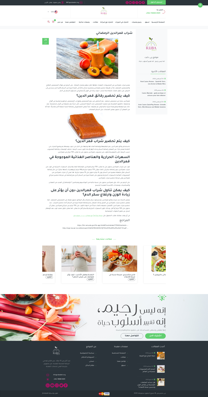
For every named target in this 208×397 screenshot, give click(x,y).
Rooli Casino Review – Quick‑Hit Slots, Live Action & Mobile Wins (153, 83)
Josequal (45, 393)
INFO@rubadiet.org (72, 2)
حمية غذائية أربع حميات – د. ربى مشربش (87, 216)
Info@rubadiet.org (59, 375)
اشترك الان (155, 336)
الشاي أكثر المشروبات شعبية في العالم (147, 370)
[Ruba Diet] (104, 11)
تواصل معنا (121, 361)
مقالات (95, 22)
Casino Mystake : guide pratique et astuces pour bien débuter (154, 94)
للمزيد (74, 279)
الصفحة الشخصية (119, 353)
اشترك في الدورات (121, 22)
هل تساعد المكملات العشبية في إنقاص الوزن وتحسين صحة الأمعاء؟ (146, 385)
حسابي (91, 361)
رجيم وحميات (136, 22)
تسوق (147, 22)
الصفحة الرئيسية (158, 22)
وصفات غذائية (84, 22)
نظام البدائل (89, 365)
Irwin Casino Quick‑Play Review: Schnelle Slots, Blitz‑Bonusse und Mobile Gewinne (152, 106)
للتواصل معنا (70, 22)
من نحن (60, 22)
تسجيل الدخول (156, 2)
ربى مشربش (161, 393)
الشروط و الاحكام (87, 357)
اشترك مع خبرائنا (106, 22)
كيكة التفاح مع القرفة (147, 356)
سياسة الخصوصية (87, 353)
